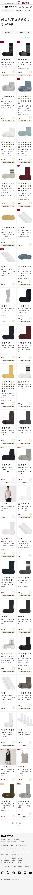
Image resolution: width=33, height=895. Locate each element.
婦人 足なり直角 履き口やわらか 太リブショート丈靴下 (7, 153)
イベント (10, 840)
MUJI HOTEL (21, 848)
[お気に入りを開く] (23, 6)
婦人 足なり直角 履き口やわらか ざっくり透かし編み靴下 (24, 662)
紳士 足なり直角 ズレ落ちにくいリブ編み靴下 (7, 397)
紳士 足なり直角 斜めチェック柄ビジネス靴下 (7, 623)
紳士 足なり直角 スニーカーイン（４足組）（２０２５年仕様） (8, 699)
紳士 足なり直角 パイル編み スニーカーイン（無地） (7, 236)
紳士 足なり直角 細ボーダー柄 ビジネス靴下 (24, 65)
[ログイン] (20, 6)
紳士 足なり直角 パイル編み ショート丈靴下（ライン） (7, 192)
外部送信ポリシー (18, 866)
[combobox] (7, 10)
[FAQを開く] (27, 6)
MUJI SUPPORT (5, 842)
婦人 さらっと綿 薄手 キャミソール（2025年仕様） (24, 773)
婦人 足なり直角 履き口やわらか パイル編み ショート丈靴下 (7, 104)
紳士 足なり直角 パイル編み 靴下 (24, 509)
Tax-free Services (15, 854)
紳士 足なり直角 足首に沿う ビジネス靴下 (7, 349)
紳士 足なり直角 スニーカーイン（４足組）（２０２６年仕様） (8, 272)
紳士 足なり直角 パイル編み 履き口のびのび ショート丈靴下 (24, 699)
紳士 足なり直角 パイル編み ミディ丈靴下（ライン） (24, 388)
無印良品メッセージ (23, 858)
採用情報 (14, 858)
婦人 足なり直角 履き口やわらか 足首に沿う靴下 (7, 586)
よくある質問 (21, 842)
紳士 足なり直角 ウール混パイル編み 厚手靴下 (7, 807)
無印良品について (5, 860)
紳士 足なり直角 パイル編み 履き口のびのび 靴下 (7, 736)
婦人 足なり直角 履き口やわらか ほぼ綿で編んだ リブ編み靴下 (7, 545)
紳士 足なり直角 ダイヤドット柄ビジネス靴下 (24, 623)
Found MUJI (4, 848)
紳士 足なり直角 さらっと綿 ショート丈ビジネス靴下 (7, 471)
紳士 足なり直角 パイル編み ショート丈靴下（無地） (24, 153)
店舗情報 (3, 840)
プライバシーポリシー (6, 866)
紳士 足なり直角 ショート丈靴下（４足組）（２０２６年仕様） (25, 233)
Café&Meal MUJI (14, 846)
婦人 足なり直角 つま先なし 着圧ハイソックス (7, 312)
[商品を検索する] (16, 6)
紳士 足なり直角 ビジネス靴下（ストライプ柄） (7, 434)
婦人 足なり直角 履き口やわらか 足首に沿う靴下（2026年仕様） (24, 350)
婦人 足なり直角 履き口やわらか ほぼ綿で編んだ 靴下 (24, 312)
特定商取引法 (28, 866)
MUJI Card (18, 852)
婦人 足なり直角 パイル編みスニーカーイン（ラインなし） (24, 275)
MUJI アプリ (4, 852)
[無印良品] (7, 836)
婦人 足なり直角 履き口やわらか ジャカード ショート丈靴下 (7, 659)
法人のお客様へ (5, 854)
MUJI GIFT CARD (27, 852)
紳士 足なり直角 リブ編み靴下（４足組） (24, 735)
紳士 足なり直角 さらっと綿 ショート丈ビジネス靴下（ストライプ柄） (24, 472)
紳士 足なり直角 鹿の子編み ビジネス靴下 (24, 434)
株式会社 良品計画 (17, 860)
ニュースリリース (5, 858)
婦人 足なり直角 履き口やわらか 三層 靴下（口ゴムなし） (24, 196)
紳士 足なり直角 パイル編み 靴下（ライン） (24, 583)
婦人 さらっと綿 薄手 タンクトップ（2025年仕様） (7, 773)
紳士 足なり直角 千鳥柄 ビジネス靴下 (7, 64)
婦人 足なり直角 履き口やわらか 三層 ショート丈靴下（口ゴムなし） (24, 110)
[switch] (13, 71)
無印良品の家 (4, 846)
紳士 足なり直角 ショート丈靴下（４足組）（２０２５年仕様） (25, 544)
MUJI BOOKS (12, 848)
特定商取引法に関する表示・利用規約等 (11, 862)
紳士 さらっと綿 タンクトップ (7, 509)
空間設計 (13, 842)
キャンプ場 (23, 846)
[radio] (2, 59)
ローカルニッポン (18, 840)
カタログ (11, 852)
